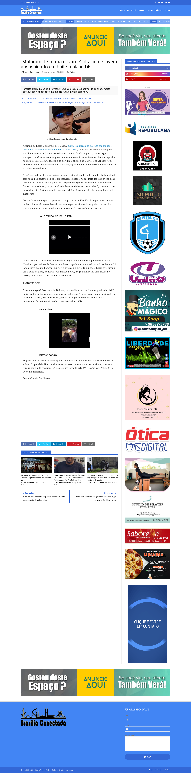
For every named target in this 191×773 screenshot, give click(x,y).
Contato (167, 770)
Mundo (141, 10)
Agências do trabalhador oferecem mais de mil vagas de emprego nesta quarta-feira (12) (65, 102)
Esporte (149, 10)
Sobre (159, 770)
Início (122, 10)
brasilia (119, 21)
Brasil (133, 10)
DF (128, 10)
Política (167, 10)
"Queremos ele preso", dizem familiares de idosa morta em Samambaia (57, 98)
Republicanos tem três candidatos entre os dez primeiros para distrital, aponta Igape (75, 21)
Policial (158, 10)
